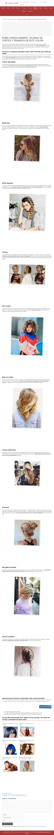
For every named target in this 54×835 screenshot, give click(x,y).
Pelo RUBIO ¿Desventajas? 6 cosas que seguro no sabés (26, 758)
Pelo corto (30, 8)
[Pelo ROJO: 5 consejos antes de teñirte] (27, 736)
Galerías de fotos (34, 2)
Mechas (45, 8)
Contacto (26, 832)
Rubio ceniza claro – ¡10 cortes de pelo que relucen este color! (14, 794)
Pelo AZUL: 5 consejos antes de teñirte (10, 741)
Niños (13, 8)
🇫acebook (47, 832)
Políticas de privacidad (19, 832)
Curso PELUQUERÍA (43, 2)
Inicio (20, 2)
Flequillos (40, 8)
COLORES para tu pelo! (11, 19)
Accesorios (30, 11)
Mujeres (3, 8)
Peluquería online (26, 2)
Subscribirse (22, 4)
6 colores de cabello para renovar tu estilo (10, 724)
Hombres (8, 8)
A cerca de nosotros (32, 832)
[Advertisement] (27, 28)
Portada (4, 19)
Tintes (35, 8)
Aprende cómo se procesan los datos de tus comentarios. (33, 826)
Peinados (18, 8)
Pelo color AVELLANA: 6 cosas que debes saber (26, 741)
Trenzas (50, 8)
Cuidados (24, 11)
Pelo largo (24, 8)
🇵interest (43, 832)
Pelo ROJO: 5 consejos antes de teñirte (26, 724)
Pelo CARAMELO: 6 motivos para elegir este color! (10, 758)
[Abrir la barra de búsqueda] (27, 14)
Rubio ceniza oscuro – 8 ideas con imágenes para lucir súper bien (14, 795)
